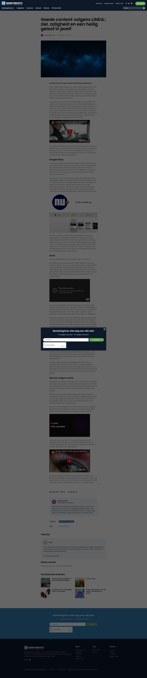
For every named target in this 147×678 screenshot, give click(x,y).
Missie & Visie (119, 3)
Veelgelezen (20, 8)
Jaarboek (38, 8)
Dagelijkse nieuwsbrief (66, 334)
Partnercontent (56, 8)
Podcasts (46, 8)
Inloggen (141, 3)
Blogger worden (109, 3)
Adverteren (99, 3)
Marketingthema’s (7, 8)
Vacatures (29, 8)
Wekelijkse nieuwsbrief (82, 334)
